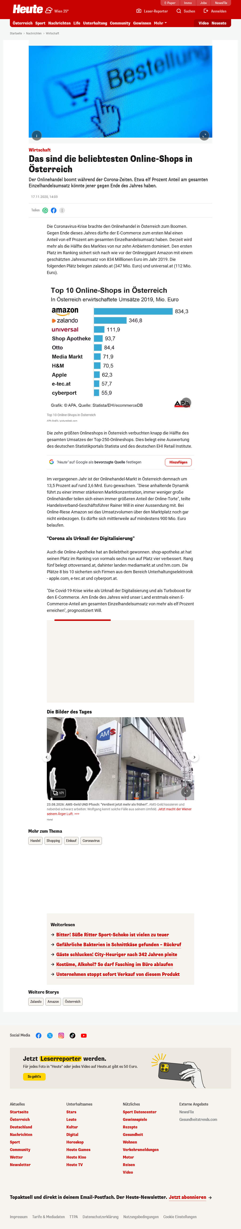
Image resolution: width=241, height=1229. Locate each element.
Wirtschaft (52, 33)
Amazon (53, 1002)
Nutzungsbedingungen (141, 1216)
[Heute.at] (28, 8)
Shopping (53, 841)
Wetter (16, 1157)
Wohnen (130, 1142)
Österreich (22, 23)
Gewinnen (142, 23)
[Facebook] (53, 210)
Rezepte (130, 1127)
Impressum (19, 1216)
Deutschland (21, 1127)
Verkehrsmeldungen (141, 1149)
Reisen (129, 1165)
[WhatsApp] (45, 210)
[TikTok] (72, 1035)
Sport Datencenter (140, 1112)
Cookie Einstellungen (180, 1216)
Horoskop (75, 1142)
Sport (40, 23)
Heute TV (74, 1165)
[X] (50, 1035)
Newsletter (20, 1165)
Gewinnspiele (135, 1119)
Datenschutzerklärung (101, 1216)
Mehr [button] (158, 23)
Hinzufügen (178, 462)
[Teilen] (62, 210)
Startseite (16, 33)
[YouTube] (84, 1035)
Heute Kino (76, 1157)
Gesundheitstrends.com (198, 1119)
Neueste (219, 23)
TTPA (73, 1216)
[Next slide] (194, 757)
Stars (71, 1112)
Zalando (35, 1002)
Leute (71, 1119)
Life (76, 23)
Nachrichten (34, 33)
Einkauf (71, 841)
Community (120, 23)
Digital (72, 1134)
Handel (35, 841)
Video (204, 23)
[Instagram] (61, 1035)
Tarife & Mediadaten (48, 1216)
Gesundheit (133, 1134)
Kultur (72, 1127)
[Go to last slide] (46, 757)
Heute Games (78, 1149)
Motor (128, 1157)
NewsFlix (186, 1112)
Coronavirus (91, 841)
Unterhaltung (95, 23)
